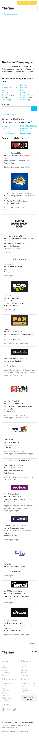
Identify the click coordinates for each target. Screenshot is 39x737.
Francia (23, 85)
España (4, 85)
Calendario (6, 665)
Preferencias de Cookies (29, 698)
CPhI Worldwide (8, 133)
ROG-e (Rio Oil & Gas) (28, 126)
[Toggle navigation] (35, 8)
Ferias (5, 661)
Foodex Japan (25, 133)
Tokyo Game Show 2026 (13, 236)
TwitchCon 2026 (10, 564)
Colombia (24, 100)
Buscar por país (8, 104)
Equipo (4, 688)
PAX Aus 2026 (9, 329)
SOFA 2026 (8, 295)
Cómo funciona (7, 696)
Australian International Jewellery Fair (7, 128)
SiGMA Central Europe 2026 (15, 526)
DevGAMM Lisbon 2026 (13, 591)
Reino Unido (6, 95)
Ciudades (5, 670)
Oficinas (5, 693)
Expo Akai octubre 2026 (13, 494)
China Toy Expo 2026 (12, 401)
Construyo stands (28, 683)
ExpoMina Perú (26, 128)
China (22, 92)
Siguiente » (31, 643)
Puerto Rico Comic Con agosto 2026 (18, 193)
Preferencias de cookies (9, 727)
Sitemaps (26, 661)
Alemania (5, 100)
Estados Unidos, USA (10, 87)
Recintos (5, 675)
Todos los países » (9, 114)
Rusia (22, 90)
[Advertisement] (19, 37)
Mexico (23, 87)
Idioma (34, 652)
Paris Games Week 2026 (13, 465)
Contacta (5, 691)
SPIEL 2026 (8, 440)
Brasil (4, 97)
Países (4, 668)
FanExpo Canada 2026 (12, 153)
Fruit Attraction (26, 131)
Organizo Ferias (27, 691)
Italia (4, 92)
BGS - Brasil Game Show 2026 (15, 358)
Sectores (5, 672)
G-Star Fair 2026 (10, 620)
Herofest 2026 (9, 264)
